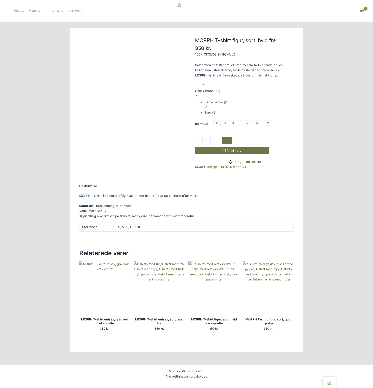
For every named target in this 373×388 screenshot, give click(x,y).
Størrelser (201, 124)
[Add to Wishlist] (227, 140)
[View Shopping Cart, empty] (362, 11)
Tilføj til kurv (232, 151)
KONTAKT (57, 11)
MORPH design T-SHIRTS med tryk (220, 167)
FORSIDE (18, 11)
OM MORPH (76, 11)
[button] (44, 11)
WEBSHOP (35, 11)
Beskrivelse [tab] (88, 186)
